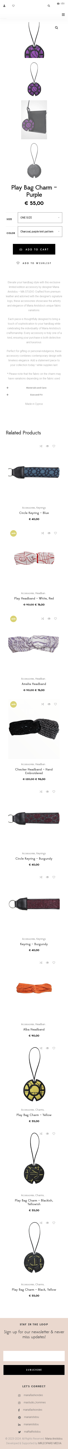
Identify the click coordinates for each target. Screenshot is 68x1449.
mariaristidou (31, 1417)
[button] (57, 28)
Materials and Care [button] (36, 388)
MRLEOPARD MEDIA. (50, 1443)
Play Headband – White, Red (34, 598)
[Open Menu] (63, 14)
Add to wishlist (37, 263)
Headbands (41, 593)
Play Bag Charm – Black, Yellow (34, 1290)
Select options (36, 472)
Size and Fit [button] (36, 395)
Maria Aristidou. (54, 1438)
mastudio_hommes (35, 1402)
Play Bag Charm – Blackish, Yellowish (34, 1202)
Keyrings (41, 507)
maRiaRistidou (32, 1431)
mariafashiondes (33, 1395)
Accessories (28, 507)
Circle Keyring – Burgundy (34, 859)
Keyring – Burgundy (34, 944)
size (9, 219)
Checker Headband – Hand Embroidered (34, 771)
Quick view (47, 446)
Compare (41, 446)
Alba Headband (34, 1029)
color (11, 233)
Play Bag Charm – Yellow (34, 1115)
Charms (39, 1109)
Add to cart (37, 249)
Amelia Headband (34, 684)
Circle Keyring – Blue (34, 513)
